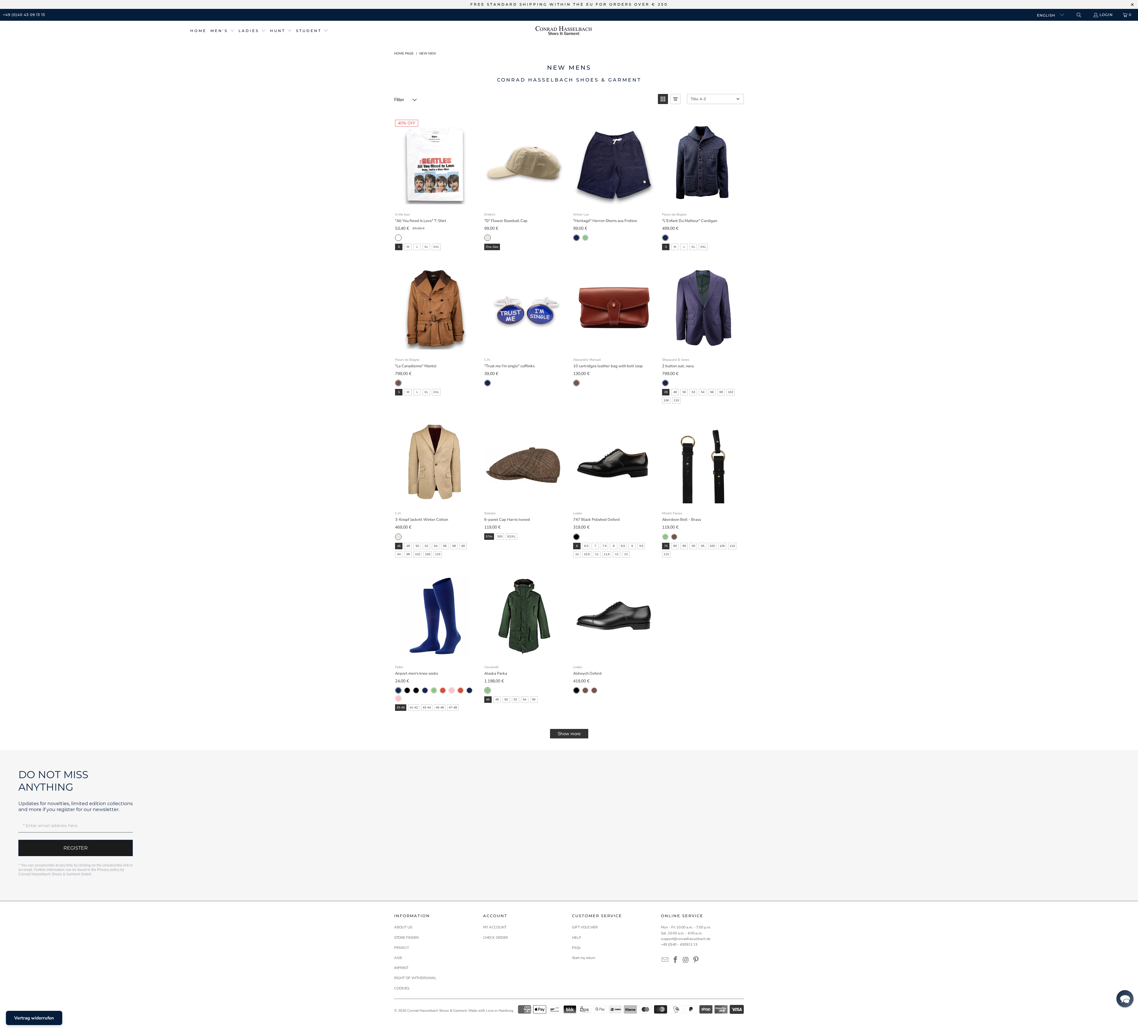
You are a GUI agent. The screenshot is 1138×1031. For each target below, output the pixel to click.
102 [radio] (730, 392)
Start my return (583, 957)
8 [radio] (614, 546)
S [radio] (399, 247)
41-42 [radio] (414, 708)
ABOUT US (403, 927)
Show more (569, 734)
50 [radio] (684, 392)
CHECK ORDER (495, 937)
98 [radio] (721, 392)
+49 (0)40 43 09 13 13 (24, 14)
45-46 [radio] (440, 708)
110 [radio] (676, 400)
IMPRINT (401, 967)
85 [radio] (684, 546)
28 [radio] (666, 392)
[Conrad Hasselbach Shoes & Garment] (564, 31)
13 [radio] (626, 554)
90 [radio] (693, 546)
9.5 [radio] (641, 546)
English (1047, 15)
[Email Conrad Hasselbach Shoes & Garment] (665, 960)
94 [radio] (399, 554)
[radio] (398, 237)
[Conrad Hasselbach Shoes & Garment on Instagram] (685, 960)
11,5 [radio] (607, 554)
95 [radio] (702, 546)
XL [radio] (426, 247)
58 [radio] (454, 546)
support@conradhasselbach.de (685, 938)
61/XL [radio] (511, 536)
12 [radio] (616, 554)
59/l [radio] (500, 536)
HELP (576, 937)
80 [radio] (675, 546)
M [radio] (408, 247)
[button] (222, 31)
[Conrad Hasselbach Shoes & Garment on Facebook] (675, 960)
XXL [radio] (436, 247)
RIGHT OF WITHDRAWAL (415, 978)
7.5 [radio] (604, 546)
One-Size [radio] (492, 247)
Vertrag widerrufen (34, 1018)
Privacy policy (108, 870)
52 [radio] (693, 392)
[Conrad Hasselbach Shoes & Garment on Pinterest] (696, 960)
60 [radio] (463, 546)
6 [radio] (577, 546)
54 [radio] (702, 392)
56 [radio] (712, 392)
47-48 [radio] (453, 708)
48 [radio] (675, 392)
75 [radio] (666, 546)
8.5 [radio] (623, 546)
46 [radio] (399, 546)
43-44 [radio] (427, 708)
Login (1106, 14)
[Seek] (1078, 15)
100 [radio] (712, 546)
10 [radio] (577, 554)
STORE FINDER (406, 937)
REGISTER (75, 848)
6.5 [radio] (586, 546)
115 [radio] (666, 554)
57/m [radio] (489, 536)
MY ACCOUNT (494, 927)
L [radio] (417, 247)
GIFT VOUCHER (585, 927)
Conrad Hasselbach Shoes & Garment (437, 1010)
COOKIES (401, 988)
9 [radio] (632, 546)
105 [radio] (722, 546)
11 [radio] (597, 554)
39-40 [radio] (401, 708)
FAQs (576, 947)
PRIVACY (401, 947)
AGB (398, 957)
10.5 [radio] (587, 554)
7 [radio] (595, 546)
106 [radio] (666, 400)
